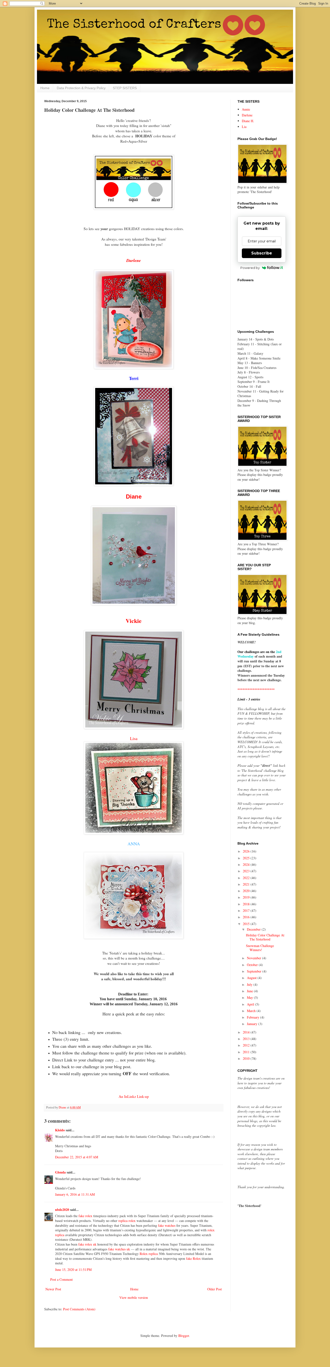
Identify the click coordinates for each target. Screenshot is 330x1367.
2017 (247, 910)
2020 (247, 890)
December (254, 929)
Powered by (250, 268)
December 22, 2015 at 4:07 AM (76, 1157)
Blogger (183, 1335)
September (254, 971)
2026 (247, 851)
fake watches (166, 1225)
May (250, 997)
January (252, 1023)
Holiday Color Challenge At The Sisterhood (265, 937)
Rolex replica (149, 1253)
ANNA (134, 844)
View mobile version (133, 1297)
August (252, 977)
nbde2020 (62, 1209)
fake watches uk (119, 1249)
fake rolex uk (87, 1244)
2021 (247, 884)
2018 (247, 904)
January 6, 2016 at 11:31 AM (75, 1194)
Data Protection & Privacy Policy (81, 88)
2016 (247, 917)
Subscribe (261, 253)
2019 (247, 897)
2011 (247, 1052)
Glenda (60, 1172)
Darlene (133, 260)
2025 (247, 858)
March (252, 1010)
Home (45, 88)
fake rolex (85, 1216)
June (250, 991)
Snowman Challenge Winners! (260, 947)
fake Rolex (193, 1258)
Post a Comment (61, 1279)
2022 (247, 877)
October (253, 964)
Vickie (134, 620)
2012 (247, 1045)
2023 (247, 871)
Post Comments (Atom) (79, 1309)
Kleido (60, 1130)
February (253, 1017)
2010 (247, 1058)
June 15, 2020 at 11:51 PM (73, 1269)
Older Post (214, 1289)
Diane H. (248, 121)
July (250, 984)
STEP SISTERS (125, 88)
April (251, 1004)
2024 (247, 864)
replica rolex (127, 1220)
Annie (246, 109)
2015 (247, 923)
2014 (247, 1032)
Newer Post (53, 1289)
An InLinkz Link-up (134, 1096)
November (254, 958)
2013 (247, 1038)
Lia (244, 126)
